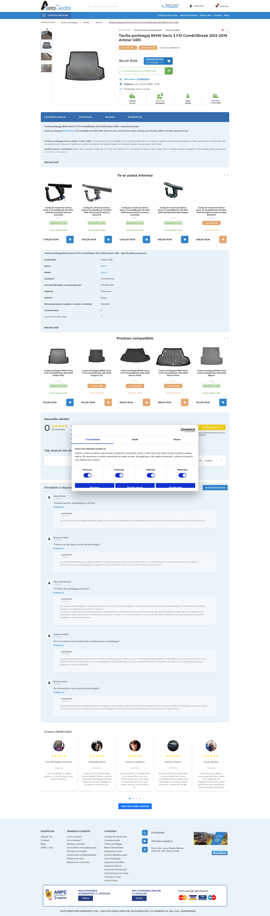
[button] (46, 34)
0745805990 (171, 7)
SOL (51, 847)
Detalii (85, 898)
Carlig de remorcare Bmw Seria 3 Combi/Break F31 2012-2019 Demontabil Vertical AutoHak (58, 211)
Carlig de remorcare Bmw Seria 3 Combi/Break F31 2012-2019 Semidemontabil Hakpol (173, 210)
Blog (226, 15)
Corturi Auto (111, 880)
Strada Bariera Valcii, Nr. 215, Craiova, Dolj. (167, 849)
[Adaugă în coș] (70, 239)
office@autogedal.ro (159, 841)
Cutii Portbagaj (112, 858)
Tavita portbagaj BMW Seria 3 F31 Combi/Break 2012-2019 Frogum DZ (96, 373)
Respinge (94, 487)
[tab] (135, 291)
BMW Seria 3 (68, 131)
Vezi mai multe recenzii (135, 806)
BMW (103, 266)
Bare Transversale (113, 847)
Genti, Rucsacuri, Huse (116, 873)
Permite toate (175, 487)
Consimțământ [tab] (93, 439)
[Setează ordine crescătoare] (221, 460)
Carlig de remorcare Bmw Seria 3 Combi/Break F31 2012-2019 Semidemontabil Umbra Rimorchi (211, 211)
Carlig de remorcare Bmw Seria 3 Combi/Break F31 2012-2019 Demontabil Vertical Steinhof (96, 211)
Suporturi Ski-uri (113, 866)
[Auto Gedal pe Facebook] (211, 838)
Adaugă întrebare (215, 487)
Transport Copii (112, 876)
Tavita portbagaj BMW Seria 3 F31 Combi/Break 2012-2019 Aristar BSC (58, 373)
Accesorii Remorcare (115, 869)
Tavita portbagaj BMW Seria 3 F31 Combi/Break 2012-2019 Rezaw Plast (134, 373)
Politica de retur (75, 858)
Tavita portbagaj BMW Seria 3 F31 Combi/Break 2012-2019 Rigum (211, 373)
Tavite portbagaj (113, 844)
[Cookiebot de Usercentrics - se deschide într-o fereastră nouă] (183, 430)
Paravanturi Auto (113, 851)
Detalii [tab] (135, 439)
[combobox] (123, 6)
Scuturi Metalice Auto (116, 855)
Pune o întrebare (173, 30)
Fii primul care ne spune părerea (147, 30)
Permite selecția (135, 487)
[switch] (119, 475)
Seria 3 (104, 272)
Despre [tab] (177, 439)
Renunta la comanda (78, 862)
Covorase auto (112, 840)
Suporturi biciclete (114, 862)
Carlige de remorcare (115, 836)
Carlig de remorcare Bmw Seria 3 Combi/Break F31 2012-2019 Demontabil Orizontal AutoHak (135, 211)
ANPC (44, 847)
